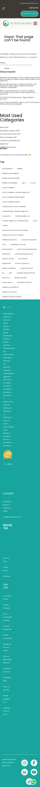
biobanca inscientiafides (11, 178)
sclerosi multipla (26, 268)
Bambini (19, 169)
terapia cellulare (20, 278)
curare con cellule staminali (12, 235)
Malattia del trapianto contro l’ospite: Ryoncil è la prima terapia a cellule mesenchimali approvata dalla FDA (20, 79)
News (2, 127)
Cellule (33, 183)
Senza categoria (7, 137)
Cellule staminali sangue (11, 202)
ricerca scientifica (22, 263)
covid (35, 221)
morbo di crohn (8, 259)
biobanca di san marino (10, 173)
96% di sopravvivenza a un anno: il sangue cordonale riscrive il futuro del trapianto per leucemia (17, 92)
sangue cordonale (9, 268)
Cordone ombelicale (8, 140)
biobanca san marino (9, 183)
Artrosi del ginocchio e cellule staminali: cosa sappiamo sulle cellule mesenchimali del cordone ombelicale (18, 86)
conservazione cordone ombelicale (15, 211)
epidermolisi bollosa (9, 240)
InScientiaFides (7, 249)
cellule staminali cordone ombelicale (16, 192)
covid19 (5, 225)
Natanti (3, 144)
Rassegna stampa (7, 130)
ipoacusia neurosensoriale (27, 249)
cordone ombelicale (22, 216)
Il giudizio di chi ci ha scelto (7, 647)
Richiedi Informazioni (29, 14)
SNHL (10, 273)
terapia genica (7, 282)
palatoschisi (22, 259)
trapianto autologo (9, 292)
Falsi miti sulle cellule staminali (7, 659)
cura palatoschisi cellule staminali (15, 230)
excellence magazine (29, 240)
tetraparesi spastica (24, 282)
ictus (4, 244)
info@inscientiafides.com (29, 3)
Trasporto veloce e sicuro (6, 711)
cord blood (6, 216)
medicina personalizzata (24, 254)
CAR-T (24, 183)
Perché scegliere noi (6, 699)
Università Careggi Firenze (11, 297)
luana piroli (6, 254)
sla (3, 273)
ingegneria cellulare (18, 244)
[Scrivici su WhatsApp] (33, 780)
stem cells (6, 278)
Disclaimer (7, 576)
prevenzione (6, 263)
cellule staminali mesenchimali (13, 197)
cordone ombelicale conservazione (15, 221)
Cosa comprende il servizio (7, 617)
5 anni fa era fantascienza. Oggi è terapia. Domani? (17, 98)
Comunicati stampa (8, 134)
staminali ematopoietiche (26, 273)
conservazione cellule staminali (14, 206)
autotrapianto (7, 169)
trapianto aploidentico (10, 287)
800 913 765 (7, 526)
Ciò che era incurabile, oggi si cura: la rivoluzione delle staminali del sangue (19, 103)
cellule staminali (8, 188)
